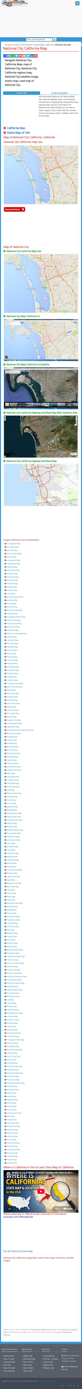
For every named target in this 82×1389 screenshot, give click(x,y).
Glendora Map (12, 1133)
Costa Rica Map (9, 1371)
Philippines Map (48, 1368)
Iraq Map (55, 1359)
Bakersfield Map (13, 570)
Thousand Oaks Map (15, 683)
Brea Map (10, 1116)
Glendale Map (12, 613)
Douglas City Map (14, 720)
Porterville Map (13, 1076)
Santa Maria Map (13, 766)
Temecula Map (12, 763)
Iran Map (46, 1359)
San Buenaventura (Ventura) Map (20, 730)
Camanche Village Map (16, 956)
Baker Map (11, 896)
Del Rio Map (11, 1103)
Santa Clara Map (13, 703)
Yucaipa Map (12, 1119)
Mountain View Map (15, 903)
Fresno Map (11, 557)
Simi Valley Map (13, 693)
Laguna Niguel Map (14, 990)
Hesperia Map (12, 806)
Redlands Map (12, 933)
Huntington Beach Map (16, 617)
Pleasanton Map (13, 920)
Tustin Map (11, 893)
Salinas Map (11, 653)
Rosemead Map (13, 1089)
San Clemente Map (14, 980)
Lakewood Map (13, 860)
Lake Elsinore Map (14, 1113)
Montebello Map (13, 996)
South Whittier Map (14, 1050)
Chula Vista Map (13, 1143)
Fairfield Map (12, 743)
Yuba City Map (12, 960)
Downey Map (12, 1163)
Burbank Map (12, 1153)
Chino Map (11, 900)
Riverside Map (12, 580)
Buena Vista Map (13, 753)
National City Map (14, 1033)
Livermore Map (13, 853)
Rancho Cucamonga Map (16, 633)
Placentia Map (12, 1129)
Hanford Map (12, 1086)
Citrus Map (11, 843)
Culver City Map (13, 1036)
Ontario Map (12, 637)
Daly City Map (12, 1136)
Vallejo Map (11, 707)
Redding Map (12, 810)
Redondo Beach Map (15, 950)
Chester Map (12, 823)
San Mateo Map (13, 776)
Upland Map (11, 910)
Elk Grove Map (12, 643)
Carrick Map (11, 803)
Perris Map (11, 940)
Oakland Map (12, 567)
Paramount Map (13, 1079)
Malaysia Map (48, 1365)
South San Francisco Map (17, 976)
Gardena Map (12, 1030)
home (16, 45)
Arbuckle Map (12, 1063)
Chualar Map (12, 587)
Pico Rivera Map (13, 993)
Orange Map (12, 677)
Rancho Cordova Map (15, 963)
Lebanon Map (48, 1362)
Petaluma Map (12, 1043)
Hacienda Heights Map (16, 1083)
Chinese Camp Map (14, 870)
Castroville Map (13, 1123)
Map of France (28, 1362)
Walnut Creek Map (14, 973)
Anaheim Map (12, 573)
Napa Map (11, 880)
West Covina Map (13, 733)
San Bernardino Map (15, 597)
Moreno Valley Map (14, 610)
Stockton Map (12, 583)
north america (26, 45)
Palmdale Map (12, 647)
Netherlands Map (29, 1359)
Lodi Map (10, 1000)
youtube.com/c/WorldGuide (18, 1216)
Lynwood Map (12, 923)
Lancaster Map (12, 640)
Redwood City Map (14, 883)
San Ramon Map (13, 916)
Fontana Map (12, 607)
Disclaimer (52, 1381)
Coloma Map (12, 1106)
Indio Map (11, 890)
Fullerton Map (12, 680)
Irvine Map (11, 593)
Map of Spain (27, 1371)
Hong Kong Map (49, 1356)
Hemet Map (11, 866)
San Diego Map (13, 547)
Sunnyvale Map (13, 670)
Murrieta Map (12, 750)
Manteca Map (12, 943)
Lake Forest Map (13, 876)
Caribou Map (12, 740)
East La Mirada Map (14, 687)
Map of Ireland (28, 1368)
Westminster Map (14, 816)
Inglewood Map (13, 727)
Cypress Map (12, 760)
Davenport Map (13, 953)
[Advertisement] (41, 22)
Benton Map (12, 717)
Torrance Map (12, 660)
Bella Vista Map (13, 886)
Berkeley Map (12, 1146)
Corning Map (12, 650)
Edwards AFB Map (14, 770)
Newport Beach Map (15, 830)
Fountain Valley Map (15, 1073)
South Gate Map (13, 786)
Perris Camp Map (13, 1056)
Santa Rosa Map (13, 627)
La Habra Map (12, 1016)
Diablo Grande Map (14, 1066)
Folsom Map (11, 913)
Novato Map (12, 1109)
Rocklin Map (11, 1060)
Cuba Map (7, 1365)
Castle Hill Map (12, 1010)
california (49, 45)
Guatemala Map (9, 1362)
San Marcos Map (13, 840)
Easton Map (11, 1093)
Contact (64, 1349)
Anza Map (11, 930)
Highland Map (12, 1099)
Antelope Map (12, 757)
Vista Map (11, 790)
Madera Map (12, 1006)
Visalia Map (11, 690)
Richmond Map (12, 747)
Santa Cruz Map (13, 1020)
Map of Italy (27, 1365)
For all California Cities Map (18, 1251)
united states (38, 45)
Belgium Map (27, 1356)
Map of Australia (9, 1368)
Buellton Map (12, 856)
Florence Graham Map (15, 983)
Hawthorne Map (13, 836)
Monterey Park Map (15, 1013)
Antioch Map (12, 1159)
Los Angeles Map (13, 543)
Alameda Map (12, 906)
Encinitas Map (12, 1023)
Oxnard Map (11, 603)
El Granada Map (13, 713)
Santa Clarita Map (14, 620)
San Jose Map (12, 550)
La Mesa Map (12, 1053)
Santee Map (11, 1096)
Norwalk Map (12, 737)
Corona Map (12, 1139)
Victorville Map (12, 710)
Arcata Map (11, 800)
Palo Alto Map (12, 966)
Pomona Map (12, 657)
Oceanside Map (13, 630)
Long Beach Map (13, 563)
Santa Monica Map (14, 813)
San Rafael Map (13, 1046)
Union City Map (13, 926)
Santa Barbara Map (14, 820)
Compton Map (12, 697)
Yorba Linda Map (13, 970)
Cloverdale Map (13, 783)
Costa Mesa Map (13, 1149)
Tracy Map (11, 850)
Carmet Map (11, 1003)
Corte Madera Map (14, 723)
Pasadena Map (12, 673)
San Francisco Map (14, 553)
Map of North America (9, 1349)
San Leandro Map (14, 833)
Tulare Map (11, 1026)
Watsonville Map (13, 1126)
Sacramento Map (13, 560)
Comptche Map (13, 780)
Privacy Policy (43, 1381)
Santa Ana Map (13, 577)
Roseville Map (12, 700)
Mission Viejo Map (14, 793)
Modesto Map (12, 600)
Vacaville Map (12, 796)
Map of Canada (9, 1359)
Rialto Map (11, 773)
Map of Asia (46, 1349)
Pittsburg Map (12, 986)
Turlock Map (12, 936)
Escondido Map (13, 667)
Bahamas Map (9, 1356)
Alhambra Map (12, 846)
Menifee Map (12, 873)
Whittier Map (12, 826)
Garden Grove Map (14, 623)
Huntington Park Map (15, 1040)
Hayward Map (12, 663)
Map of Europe (27, 1349)
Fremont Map (12, 590)
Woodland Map (13, 1069)
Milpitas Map (12, 946)
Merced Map (12, 863)
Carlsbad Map (12, 1156)
